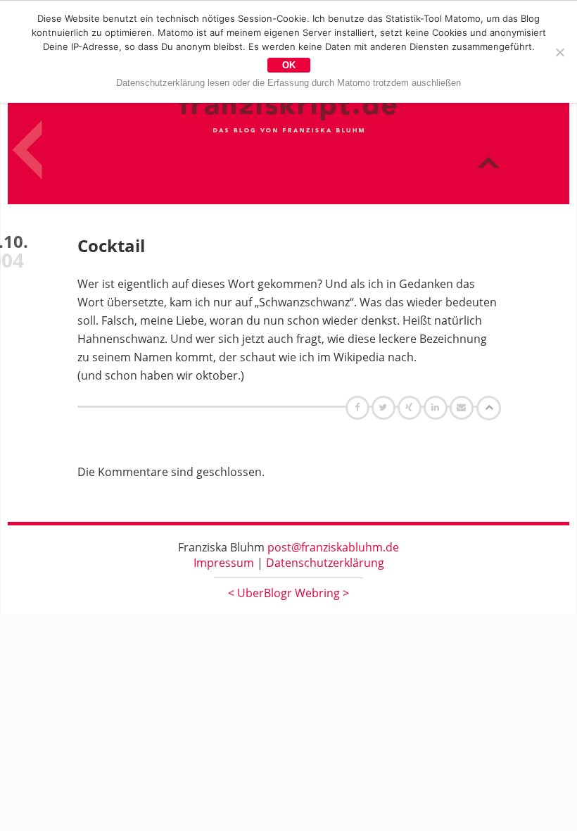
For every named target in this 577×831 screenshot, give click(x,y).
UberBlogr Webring (288, 593)
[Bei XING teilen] (411, 407)
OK (289, 65)
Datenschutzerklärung (325, 562)
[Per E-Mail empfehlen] (463, 407)
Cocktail (111, 245)
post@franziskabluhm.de (333, 547)
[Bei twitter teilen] (385, 407)
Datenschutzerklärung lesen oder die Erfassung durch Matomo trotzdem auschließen (288, 82)
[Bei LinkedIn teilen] (437, 407)
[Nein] (559, 52)
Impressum (224, 562)
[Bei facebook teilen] (359, 407)
